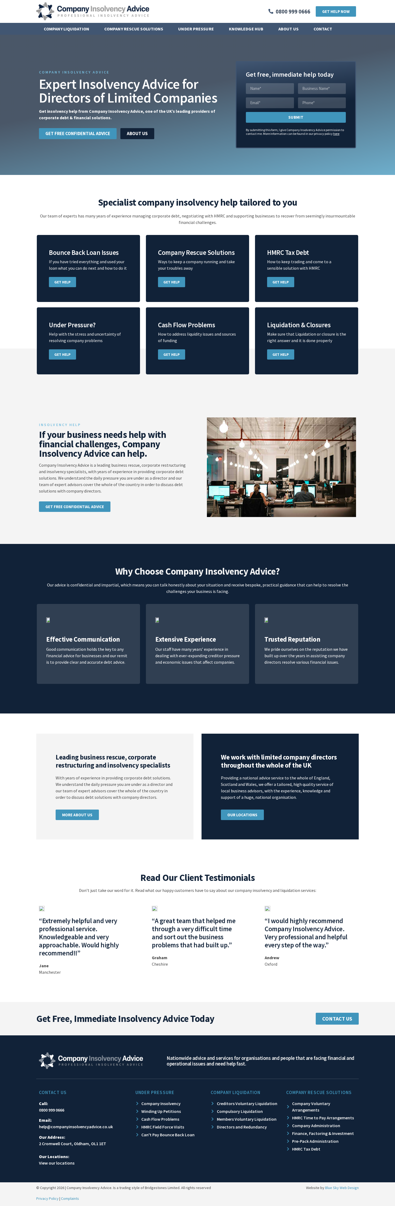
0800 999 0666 (51, 1110)
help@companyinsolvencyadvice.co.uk (76, 1126)
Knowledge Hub (246, 28)
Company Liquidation (66, 28)
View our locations (56, 1163)
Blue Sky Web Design (342, 1187)
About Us (288, 28)
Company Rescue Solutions (133, 28)
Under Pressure (196, 28)
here (336, 134)
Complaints (70, 1198)
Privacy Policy (47, 1198)
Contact (323, 28)
